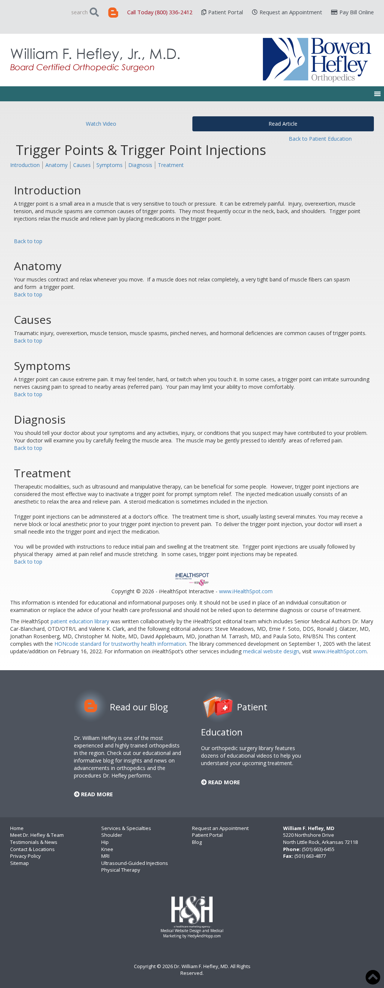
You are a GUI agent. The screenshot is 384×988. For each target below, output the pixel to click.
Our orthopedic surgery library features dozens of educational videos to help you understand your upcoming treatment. (251, 755)
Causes (82, 164)
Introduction (25, 164)
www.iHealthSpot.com (246, 591)
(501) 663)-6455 (318, 849)
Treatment (171, 164)
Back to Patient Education (320, 138)
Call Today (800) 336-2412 (159, 12)
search (79, 12)
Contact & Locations (32, 849)
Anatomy (56, 164)
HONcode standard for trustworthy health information (120, 643)
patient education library (80, 621)
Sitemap (19, 863)
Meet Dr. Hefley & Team (37, 835)
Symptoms (109, 164)
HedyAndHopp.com (204, 935)
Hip (105, 842)
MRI (105, 856)
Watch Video (101, 123)
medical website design (271, 651)
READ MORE (96, 794)
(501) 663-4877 (310, 856)
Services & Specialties (126, 828)
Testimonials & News (33, 842)
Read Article (282, 123)
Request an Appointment (291, 12)
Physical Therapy (120, 869)
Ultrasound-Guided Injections (134, 863)
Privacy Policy (25, 856)
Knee (107, 849)
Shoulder (111, 835)
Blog (197, 842)
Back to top (28, 241)
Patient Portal (225, 12)
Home (17, 828)
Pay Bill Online (356, 12)
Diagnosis (140, 164)
